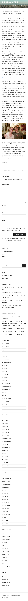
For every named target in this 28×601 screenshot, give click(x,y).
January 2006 (5, 508)
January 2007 (5, 472)
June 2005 (5, 521)
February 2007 (6, 469)
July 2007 (4, 453)
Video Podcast (6, 566)
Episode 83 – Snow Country (17, 331)
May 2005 (5, 524)
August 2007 (5, 450)
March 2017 (5, 371)
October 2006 (6, 481)
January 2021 (5, 347)
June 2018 (5, 365)
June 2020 (5, 353)
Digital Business (6, 539)
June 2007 (5, 456)
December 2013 (6, 386)
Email (4, 213)
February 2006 (6, 505)
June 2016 (5, 377)
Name (4, 205)
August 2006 (5, 487)
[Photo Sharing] (7, 77)
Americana (10, 53)
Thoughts (19, 170)
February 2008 (6, 432)
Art (3, 533)
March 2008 (5, 429)
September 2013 (6, 389)
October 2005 (6, 511)
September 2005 (6, 514)
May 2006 (5, 496)
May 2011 (4, 395)
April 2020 (5, 356)
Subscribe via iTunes (7, 275)
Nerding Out (12, 170)
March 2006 (5, 502)
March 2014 (5, 380)
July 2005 (4, 518)
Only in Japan (5, 551)
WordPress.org (6, 585)
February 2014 (6, 383)
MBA (5, 170)
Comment (5, 184)
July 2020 (4, 350)
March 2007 (5, 466)
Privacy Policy (5, 278)
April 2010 (5, 408)
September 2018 (6, 362)
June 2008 (5, 420)
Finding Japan (10, 2)
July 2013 (4, 392)
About (3, 272)
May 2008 (5, 423)
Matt (3, 328)
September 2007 (6, 447)
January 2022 (5, 344)
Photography (5, 554)
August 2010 (5, 402)
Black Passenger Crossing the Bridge (11, 292)
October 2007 (6, 444)
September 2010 (6, 398)
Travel (3, 563)
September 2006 (6, 484)
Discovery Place (8, 105)
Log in (3, 576)
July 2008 (4, 417)
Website (4, 220)
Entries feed (5, 579)
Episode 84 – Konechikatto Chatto (15, 328)
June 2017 (4, 368)
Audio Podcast (6, 536)
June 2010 (5, 405)
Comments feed (6, 582)
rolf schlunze (5, 334)
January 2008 (5, 435)
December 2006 (6, 475)
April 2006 (5, 499)
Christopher (20, 11)
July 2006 (4, 490)
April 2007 (5, 463)
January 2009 (5, 414)
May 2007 (5, 460)
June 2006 (5, 493)
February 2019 (6, 359)
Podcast (4, 557)
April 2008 (5, 426)
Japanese (4, 542)
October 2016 (5, 374)
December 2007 (6, 438)
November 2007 (6, 441)
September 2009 (6, 411)
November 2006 (6, 478)
